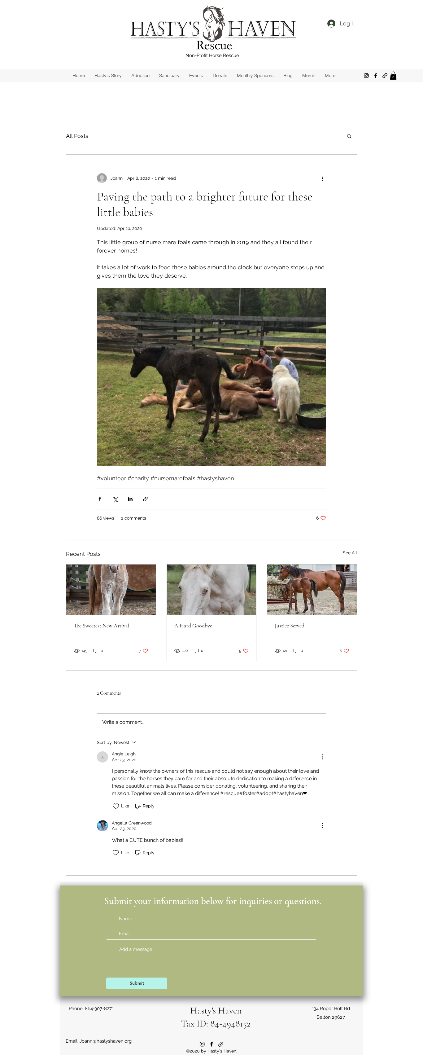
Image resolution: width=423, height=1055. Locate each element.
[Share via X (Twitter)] (115, 499)
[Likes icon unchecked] (116, 806)
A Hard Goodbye (193, 625)
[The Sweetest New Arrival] (111, 590)
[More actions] (322, 178)
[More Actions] (322, 757)
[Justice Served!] (312, 590)
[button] (393, 76)
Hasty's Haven (216, 1010)
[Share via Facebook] (100, 499)
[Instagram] (366, 76)
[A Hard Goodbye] (211, 590)
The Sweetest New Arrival (101, 625)
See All (350, 552)
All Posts (77, 136)
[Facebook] (376, 76)
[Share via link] (145, 499)
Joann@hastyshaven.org (106, 1041)
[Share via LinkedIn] (130, 499)
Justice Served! (290, 625)
